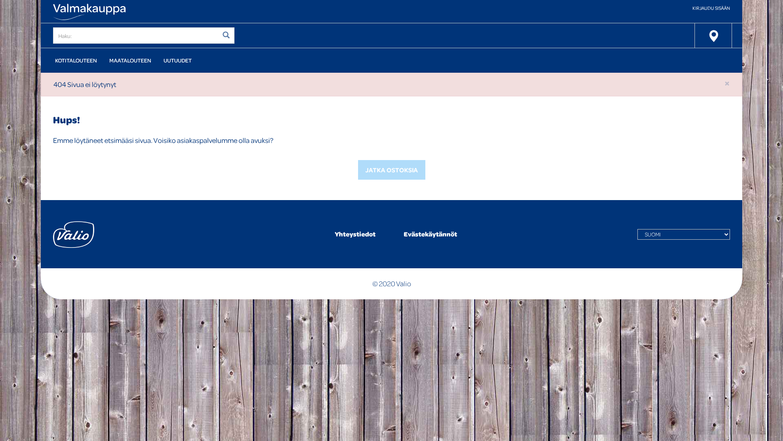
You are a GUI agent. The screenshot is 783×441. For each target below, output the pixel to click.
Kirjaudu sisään (711, 7)
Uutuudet (178, 60)
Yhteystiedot (355, 233)
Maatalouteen (130, 60)
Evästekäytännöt (430, 233)
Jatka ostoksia (391, 169)
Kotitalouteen (76, 60)
